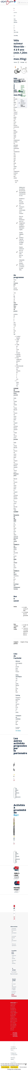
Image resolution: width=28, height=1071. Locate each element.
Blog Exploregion (14, 974)
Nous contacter (23, 106)
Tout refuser (14, 1067)
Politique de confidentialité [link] (14, 1069)
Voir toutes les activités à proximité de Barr (15, 857)
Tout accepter (5, 1067)
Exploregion (14, 972)
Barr (14, 15)
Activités (15, 12)
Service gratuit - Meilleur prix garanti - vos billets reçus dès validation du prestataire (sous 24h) (23, 91)
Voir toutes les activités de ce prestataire (15, 793)
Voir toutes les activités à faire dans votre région (15, 1034)
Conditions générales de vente (14, 1048)
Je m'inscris (14, 918)
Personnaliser (23, 1067)
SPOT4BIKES (18, 730)
